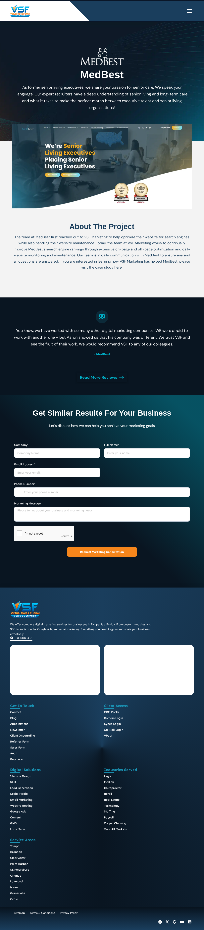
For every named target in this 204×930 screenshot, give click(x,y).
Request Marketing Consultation (102, 552)
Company (21, 445)
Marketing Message (27, 503)
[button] (189, 11)
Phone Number (24, 484)
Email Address (24, 464)
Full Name (111, 445)
